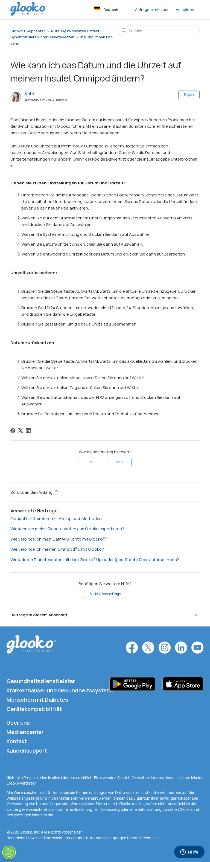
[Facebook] (12, 430)
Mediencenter (25, 732)
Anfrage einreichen (152, 9)
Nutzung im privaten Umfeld (75, 30)
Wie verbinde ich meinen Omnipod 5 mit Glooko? (57, 549)
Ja (91, 462)
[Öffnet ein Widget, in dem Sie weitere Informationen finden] (189, 852)
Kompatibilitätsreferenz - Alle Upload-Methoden (56, 518)
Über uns (18, 722)
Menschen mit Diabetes (37, 699)
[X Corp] (20, 430)
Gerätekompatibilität (34, 709)
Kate (29, 93)
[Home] (28, 14)
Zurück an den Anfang (31, 492)
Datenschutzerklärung (64, 837)
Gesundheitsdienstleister (41, 681)
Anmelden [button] (185, 9)
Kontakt (17, 741)
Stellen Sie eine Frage (105, 593)
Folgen (189, 94)
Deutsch (111, 9)
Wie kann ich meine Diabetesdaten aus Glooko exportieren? (67, 529)
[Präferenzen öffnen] (9, 852)
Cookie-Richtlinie (144, 837)
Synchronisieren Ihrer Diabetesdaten (42, 36)
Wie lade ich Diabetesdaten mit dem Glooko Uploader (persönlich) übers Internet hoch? (94, 559)
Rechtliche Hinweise (24, 837)
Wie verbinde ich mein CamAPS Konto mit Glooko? (58, 539)
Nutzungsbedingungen (106, 837)
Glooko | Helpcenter (27, 30)
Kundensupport (27, 750)
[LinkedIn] (28, 430)
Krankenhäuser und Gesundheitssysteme (61, 690)
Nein (119, 462)
